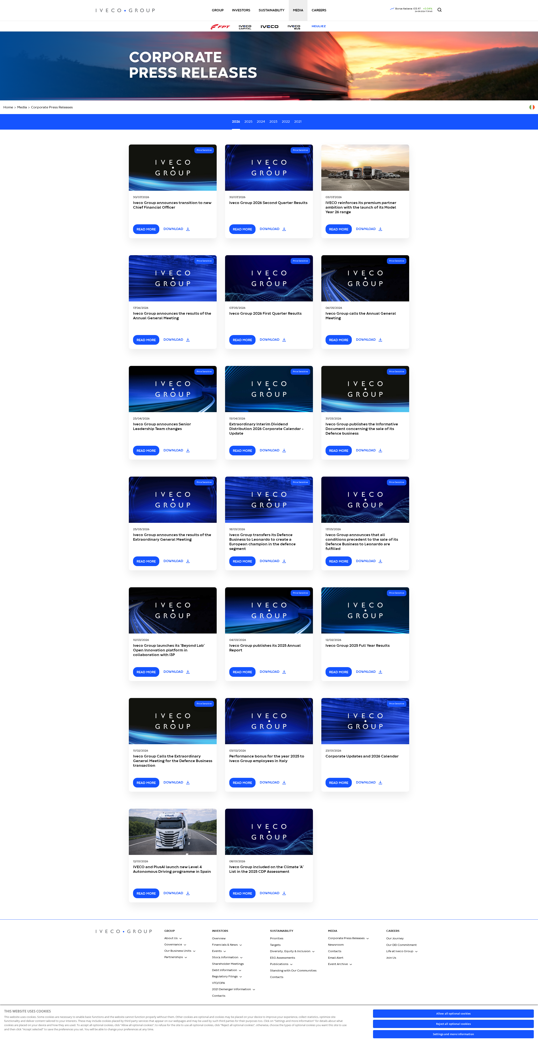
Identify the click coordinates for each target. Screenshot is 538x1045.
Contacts (218, 996)
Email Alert (335, 958)
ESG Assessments (282, 958)
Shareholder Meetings (228, 964)
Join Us (391, 958)
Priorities (276, 938)
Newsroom (336, 945)
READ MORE (146, 229)
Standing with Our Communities (293, 970)
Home (8, 107)
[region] (269, 1025)
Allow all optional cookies (453, 1013)
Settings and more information (453, 1034)
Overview (219, 938)
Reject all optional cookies (453, 1024)
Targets (275, 945)
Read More (242, 783)
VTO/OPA (218, 983)
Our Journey (395, 938)
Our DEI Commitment (401, 945)
